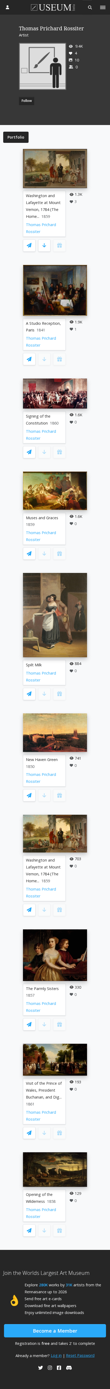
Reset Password (80, 1355)
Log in (56, 1355)
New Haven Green (42, 759)
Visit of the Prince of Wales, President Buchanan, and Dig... (44, 1090)
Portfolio (15, 137)
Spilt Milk (34, 664)
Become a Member (55, 1331)
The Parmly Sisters (42, 988)
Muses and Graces (42, 517)
